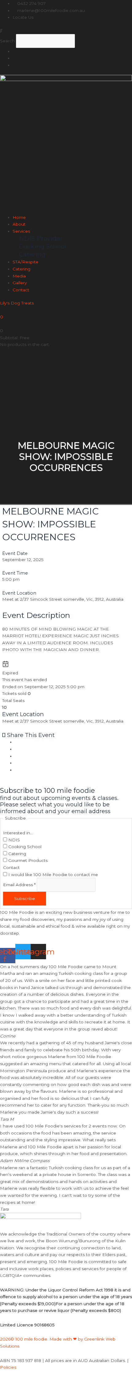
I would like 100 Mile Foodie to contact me (52, 874)
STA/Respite (25, 261)
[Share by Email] (16, 769)
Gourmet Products (27, 860)
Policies (8, 1367)
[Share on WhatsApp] (16, 762)
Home (19, 217)
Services (21, 231)
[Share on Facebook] (16, 741)
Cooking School (24, 846)
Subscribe (24, 898)
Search (7, 40)
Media (19, 276)
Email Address (19, 884)
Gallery (20, 282)
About (19, 224)
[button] (66, 30)
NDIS (13, 839)
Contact (21, 289)
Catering (21, 268)
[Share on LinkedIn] (16, 756)
